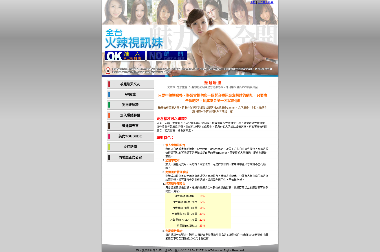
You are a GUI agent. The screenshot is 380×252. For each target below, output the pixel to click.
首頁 (253, 2)
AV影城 (130, 94)
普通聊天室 (130, 126)
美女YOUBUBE (130, 136)
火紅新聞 (130, 147)
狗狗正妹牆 (130, 104)
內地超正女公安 (130, 157)
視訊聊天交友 (130, 84)
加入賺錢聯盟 (130, 115)
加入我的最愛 (265, 2)
